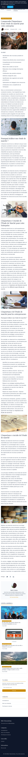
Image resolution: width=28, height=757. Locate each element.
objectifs (24, 178)
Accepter (10, 6)
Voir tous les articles (14, 597)
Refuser (3, 6)
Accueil (2, 9)
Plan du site (3, 747)
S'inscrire (14, 690)
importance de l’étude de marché (18, 285)
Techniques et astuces (6, 734)
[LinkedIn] (13, 577)
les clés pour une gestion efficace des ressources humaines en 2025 (11, 623)
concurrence (4, 102)
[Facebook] (10, 577)
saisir (11, 326)
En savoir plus (12, 4)
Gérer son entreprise (9, 9)
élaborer (15, 265)
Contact (2, 741)
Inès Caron (6, 29)
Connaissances (4, 730)
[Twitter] (7, 577)
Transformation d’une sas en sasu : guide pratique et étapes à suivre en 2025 (12, 668)
